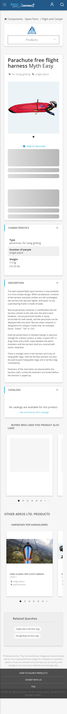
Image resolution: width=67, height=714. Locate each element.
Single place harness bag (28, 628)
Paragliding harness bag (27, 635)
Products (32, 40)
